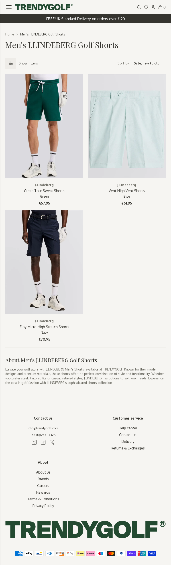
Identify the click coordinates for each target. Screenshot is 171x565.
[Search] (139, 7)
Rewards (43, 492)
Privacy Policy (43, 505)
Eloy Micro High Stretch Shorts (44, 327)
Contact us (127, 435)
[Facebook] (43, 442)
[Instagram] (34, 442)
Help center (127, 428)
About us (43, 472)
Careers (43, 485)
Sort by (123, 63)
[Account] (153, 7)
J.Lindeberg (44, 185)
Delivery (127, 441)
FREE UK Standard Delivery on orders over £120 (85, 19)
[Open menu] (8, 7)
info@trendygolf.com (43, 428)
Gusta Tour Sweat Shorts (44, 190)
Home (9, 34)
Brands (43, 479)
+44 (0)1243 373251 (43, 435)
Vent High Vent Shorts (127, 190)
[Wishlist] (146, 7)
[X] (52, 442)
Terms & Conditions (43, 499)
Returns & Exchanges (128, 448)
